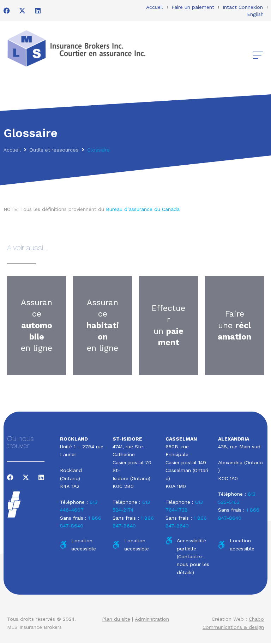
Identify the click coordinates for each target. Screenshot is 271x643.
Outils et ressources (54, 150)
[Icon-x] (22, 10)
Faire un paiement (192, 7)
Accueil (154, 7)
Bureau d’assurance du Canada (143, 209)
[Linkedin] (38, 10)
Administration (152, 619)
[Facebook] (7, 10)
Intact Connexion (243, 7)
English (255, 14)
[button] (258, 55)
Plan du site (116, 619)
